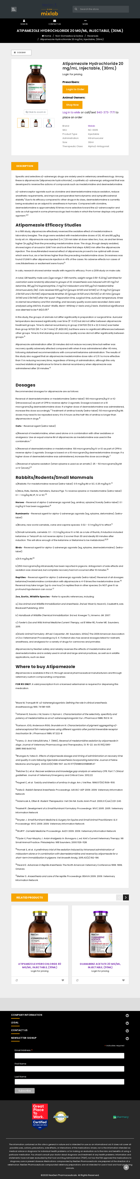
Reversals (92, 35)
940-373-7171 (106, 112)
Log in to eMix (71, 112)
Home (47, 35)
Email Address (24, 1050)
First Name (20, 1063)
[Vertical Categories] (14, 9)
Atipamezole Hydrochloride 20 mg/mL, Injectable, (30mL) (72, 39)
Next (126, 898)
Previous (119, 898)
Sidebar (21, 52)
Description (24, 166)
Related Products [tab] (29, 897)
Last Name (20, 1076)
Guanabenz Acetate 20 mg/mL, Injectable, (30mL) (100, 965)
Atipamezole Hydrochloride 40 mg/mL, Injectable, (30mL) (39, 965)
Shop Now (72, 105)
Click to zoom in (37, 112)
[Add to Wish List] (62, 980)
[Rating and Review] (40, 1116)
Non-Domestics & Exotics (69, 35)
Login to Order (75, 89)
